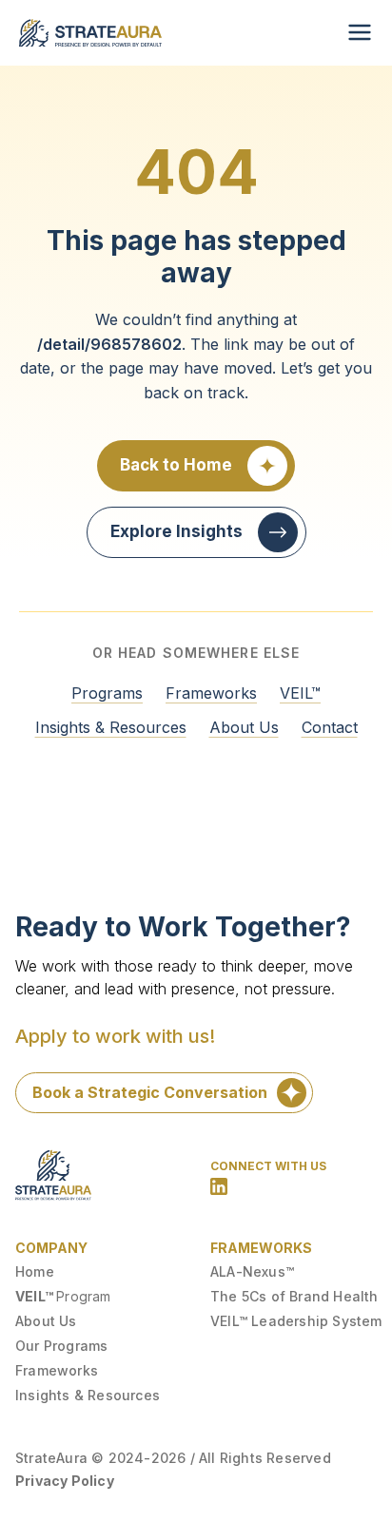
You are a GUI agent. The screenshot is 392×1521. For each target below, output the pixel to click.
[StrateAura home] (90, 33)
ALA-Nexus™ (252, 1271)
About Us (244, 727)
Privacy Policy (64, 1481)
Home (34, 1271)
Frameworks (211, 693)
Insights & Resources (110, 727)
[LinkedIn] (218, 1186)
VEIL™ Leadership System (296, 1321)
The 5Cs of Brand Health (294, 1296)
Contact (330, 727)
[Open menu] (359, 32)
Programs (107, 693)
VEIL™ (300, 693)
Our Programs (61, 1346)
